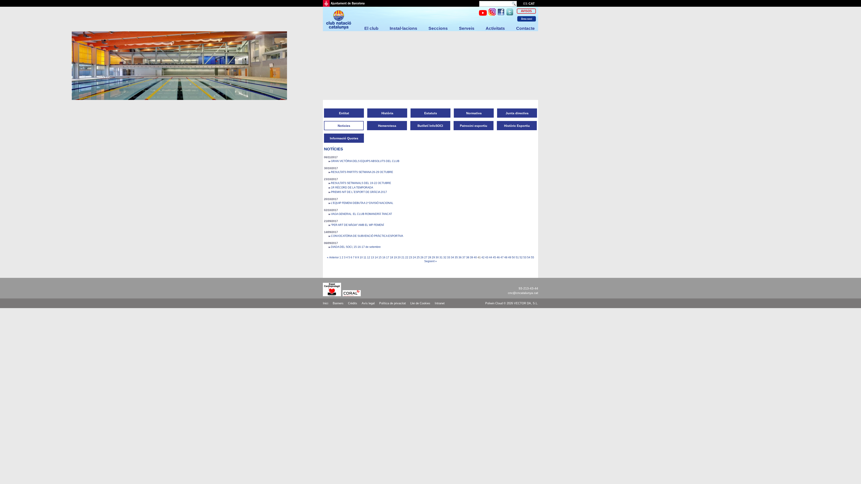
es (525, 3)
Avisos (526, 11)
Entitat (344, 113)
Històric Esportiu (517, 125)
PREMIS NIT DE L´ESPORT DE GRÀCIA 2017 (359, 192)
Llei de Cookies (420, 303)
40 (475, 257)
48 (505, 257)
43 (486, 257)
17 (387, 257)
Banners (338, 303)
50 (513, 257)
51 (517, 257)
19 (395, 257)
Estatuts (430, 113)
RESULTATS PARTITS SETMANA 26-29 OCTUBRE (362, 172)
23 (410, 257)
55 (532, 257)
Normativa (474, 113)
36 (460, 257)
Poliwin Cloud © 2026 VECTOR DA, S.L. (511, 303)
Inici (325, 303)
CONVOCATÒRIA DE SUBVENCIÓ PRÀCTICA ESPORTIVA (367, 236)
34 (452, 257)
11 (364, 257)
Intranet (440, 303)
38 (467, 257)
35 (456, 257)
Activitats (495, 28)
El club (371, 28)
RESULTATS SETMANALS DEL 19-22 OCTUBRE (361, 183)
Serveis (466, 28)
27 (425, 257)
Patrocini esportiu (473, 125)
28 (429, 257)
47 (502, 257)
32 (444, 257)
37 (463, 257)
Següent (429, 261)
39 (471, 257)
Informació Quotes (344, 138)
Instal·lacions (403, 28)
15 (380, 257)
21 (402, 257)
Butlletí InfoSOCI (430, 125)
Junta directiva (517, 113)
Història (387, 113)
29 (433, 257)
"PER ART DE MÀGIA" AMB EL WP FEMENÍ (357, 225)
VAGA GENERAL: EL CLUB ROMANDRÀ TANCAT (361, 214)
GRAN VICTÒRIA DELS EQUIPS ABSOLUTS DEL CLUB (365, 161)
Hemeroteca (387, 125)
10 (361, 257)
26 (422, 257)
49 (509, 257)
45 (494, 257)
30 (437, 257)
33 (448, 257)
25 (418, 257)
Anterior (334, 257)
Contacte (525, 28)
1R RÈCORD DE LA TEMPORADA (352, 187)
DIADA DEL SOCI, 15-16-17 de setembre (356, 246)
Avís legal (368, 303)
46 (498, 257)
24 (414, 257)
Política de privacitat (392, 303)
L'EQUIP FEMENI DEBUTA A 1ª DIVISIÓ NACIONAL (362, 203)
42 (483, 257)
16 (383, 257)
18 (391, 257)
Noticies (344, 125)
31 (441, 257)
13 (372, 257)
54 (528, 257)
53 (524, 257)
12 (368, 257)
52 (521, 257)
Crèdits (352, 303)
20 (399, 257)
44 (490, 257)
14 (376, 257)
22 (406, 257)
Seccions (438, 28)
